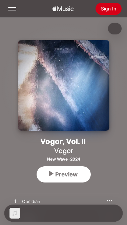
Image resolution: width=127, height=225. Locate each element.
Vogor (63, 151)
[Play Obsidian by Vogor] (15, 201)
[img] (62, 9)
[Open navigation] (12, 8)
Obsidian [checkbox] (31, 201)
